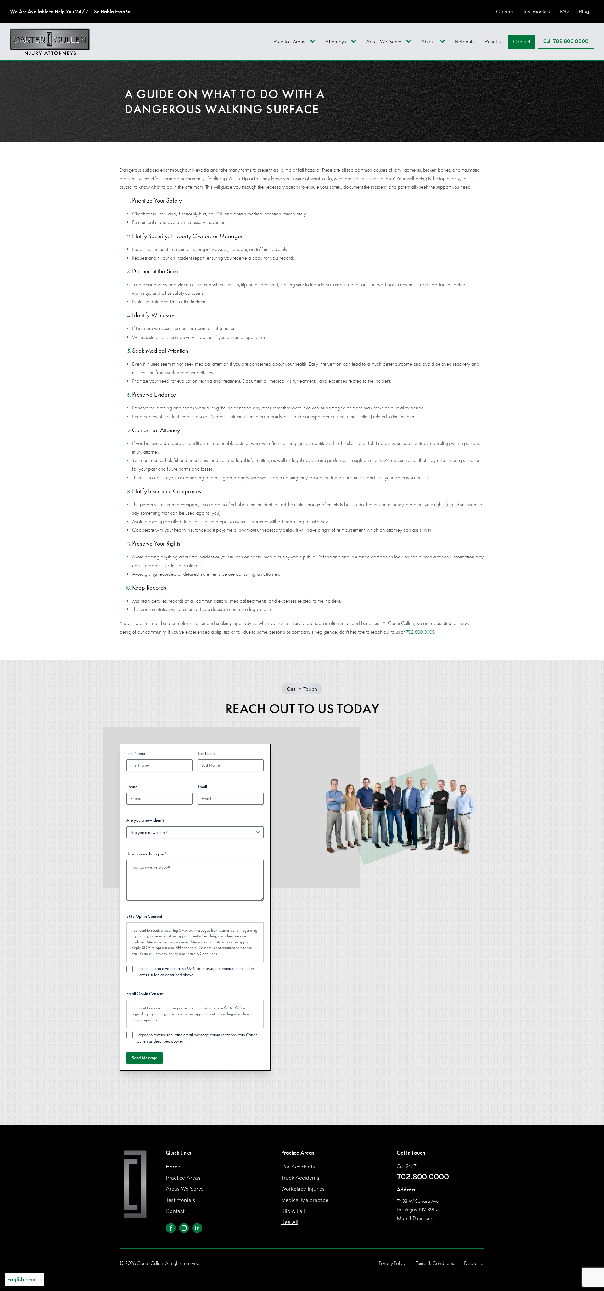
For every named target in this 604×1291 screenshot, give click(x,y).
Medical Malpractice (304, 1200)
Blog (584, 11)
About (428, 41)
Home (173, 1166)
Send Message (144, 1057)
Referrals (464, 41)
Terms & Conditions (201, 953)
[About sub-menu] (443, 42)
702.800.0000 (420, 632)
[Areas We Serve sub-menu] (410, 42)
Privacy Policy (166, 953)
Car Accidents (298, 1166)
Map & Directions (414, 1218)
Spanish (33, 1279)
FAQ (564, 11)
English (15, 1279)
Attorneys (335, 41)
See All (289, 1222)
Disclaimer (474, 1263)
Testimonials (536, 11)
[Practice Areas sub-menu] (314, 42)
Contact (521, 41)
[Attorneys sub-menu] (355, 42)
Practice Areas (289, 41)
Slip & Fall (293, 1211)
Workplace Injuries (303, 1188)
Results (492, 41)
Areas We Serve (383, 41)
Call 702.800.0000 (566, 41)
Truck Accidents (300, 1177)
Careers (504, 11)
